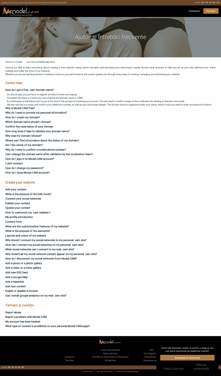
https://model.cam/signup (63, 94)
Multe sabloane (110, 353)
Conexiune (194, 11)
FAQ (151, 350)
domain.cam (87, 371)
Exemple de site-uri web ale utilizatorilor (110, 357)
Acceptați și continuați (187, 357)
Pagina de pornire (13, 62)
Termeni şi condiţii (104, 371)
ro (218, 2)
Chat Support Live (152, 353)
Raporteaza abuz (151, 360)
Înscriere (211, 11)
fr (206, 2)
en (203, 2)
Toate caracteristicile (110, 350)
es (210, 2)
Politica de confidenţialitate (127, 371)
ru (214, 2)
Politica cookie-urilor (174, 368)
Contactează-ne (151, 357)
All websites (110, 360)
